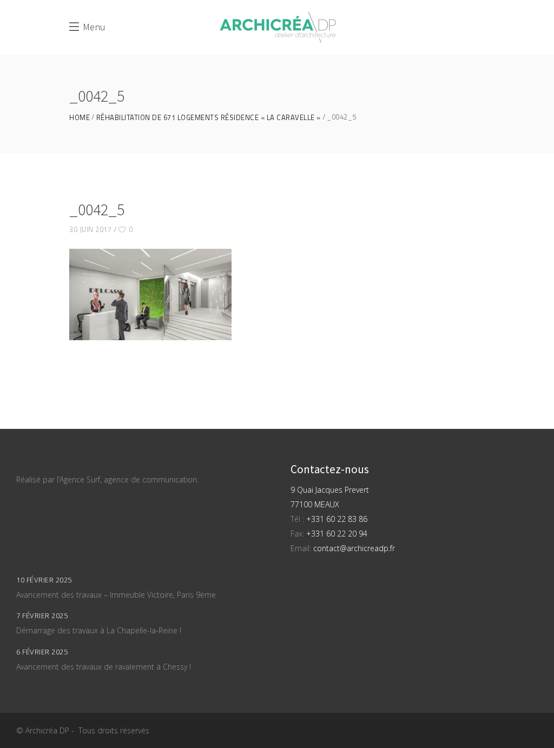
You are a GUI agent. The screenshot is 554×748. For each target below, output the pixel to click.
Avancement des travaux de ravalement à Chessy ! (103, 666)
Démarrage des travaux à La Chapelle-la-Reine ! (98, 630)
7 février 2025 (42, 615)
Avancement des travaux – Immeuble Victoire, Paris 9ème (116, 595)
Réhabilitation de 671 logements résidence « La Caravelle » (208, 117)
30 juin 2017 (90, 229)
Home (79, 117)
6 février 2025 (42, 652)
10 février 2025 (44, 580)
